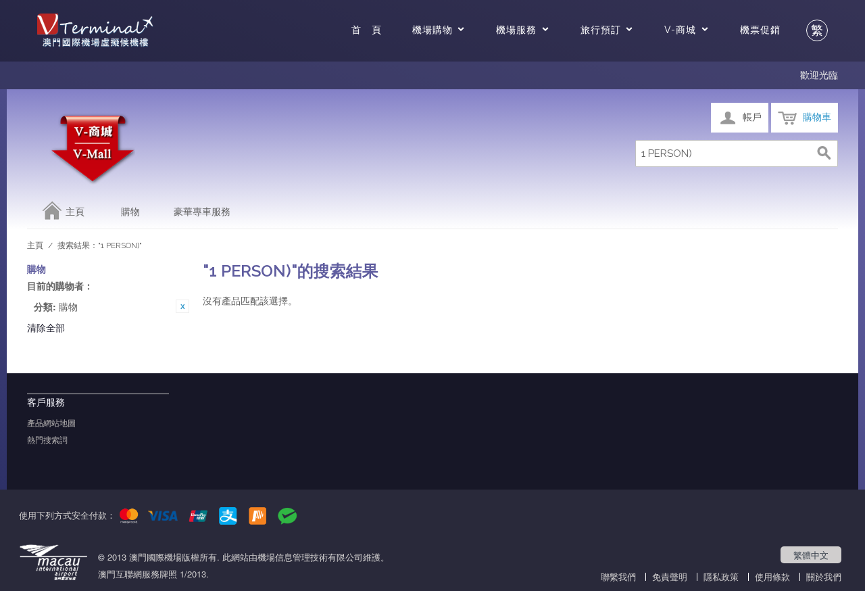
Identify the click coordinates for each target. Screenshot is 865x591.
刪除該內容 (182, 306)
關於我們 (823, 576)
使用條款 (772, 576)
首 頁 (366, 29)
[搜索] (824, 153)
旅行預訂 (600, 29)
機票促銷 (760, 29)
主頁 (75, 211)
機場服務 (516, 29)
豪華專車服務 (202, 211)
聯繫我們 (618, 576)
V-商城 (680, 29)
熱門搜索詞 (47, 440)
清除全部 (46, 327)
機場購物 (432, 29)
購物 (130, 211)
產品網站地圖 (51, 423)
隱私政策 (721, 576)
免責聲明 (669, 576)
